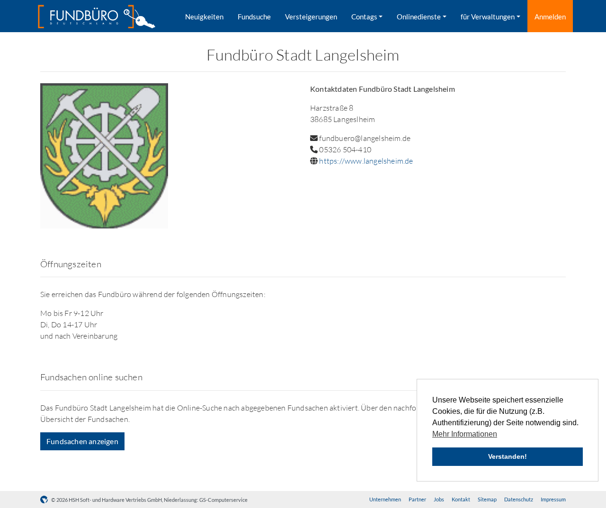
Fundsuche (254, 16)
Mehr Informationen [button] (464, 434)
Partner (417, 499)
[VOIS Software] (45, 500)
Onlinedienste (419, 16)
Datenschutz (518, 499)
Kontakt (461, 499)
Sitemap (487, 499)
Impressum (553, 499)
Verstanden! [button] (507, 456)
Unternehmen (385, 499)
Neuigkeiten (204, 16)
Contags (364, 16)
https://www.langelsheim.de (366, 161)
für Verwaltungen (488, 16)
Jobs (439, 499)
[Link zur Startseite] (96, 16)
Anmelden (550, 16)
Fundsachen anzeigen (82, 441)
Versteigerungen (311, 16)
